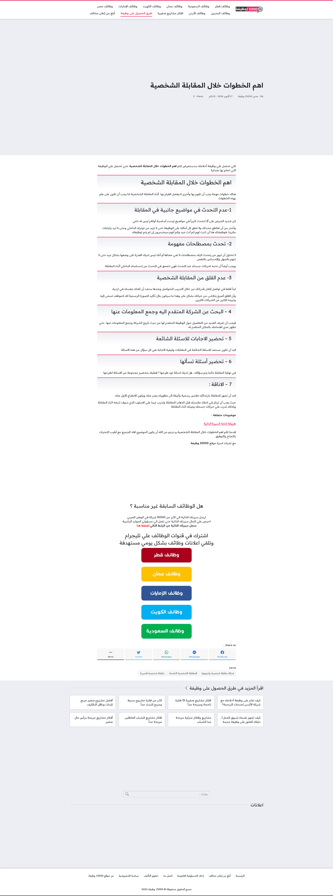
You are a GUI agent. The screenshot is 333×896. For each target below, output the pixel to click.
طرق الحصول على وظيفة (213, 688)
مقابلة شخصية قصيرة (152, 673)
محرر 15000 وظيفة (248, 96)
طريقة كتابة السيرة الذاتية (220, 423)
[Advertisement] (166, 47)
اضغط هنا (143, 525)
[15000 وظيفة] (249, 10)
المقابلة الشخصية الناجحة (183, 673)
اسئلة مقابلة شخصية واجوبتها (218, 673)
